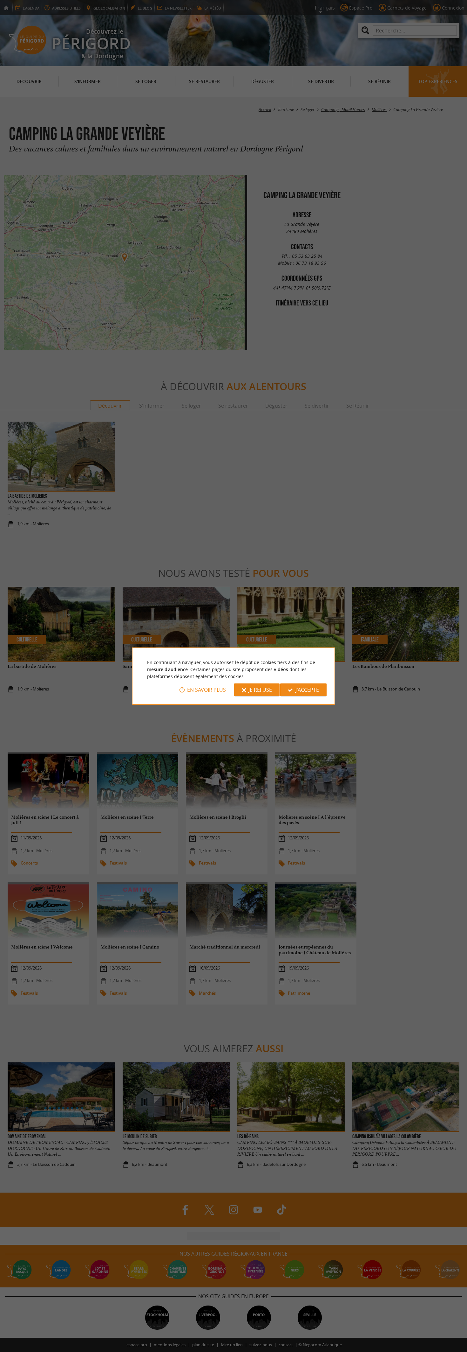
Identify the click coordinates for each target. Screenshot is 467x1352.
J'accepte (307, 689)
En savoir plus (206, 689)
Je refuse (260, 689)
